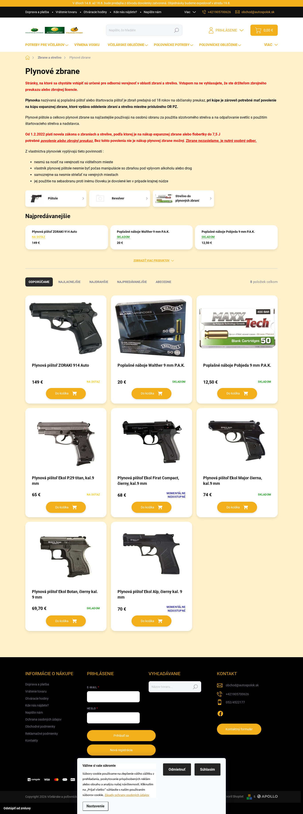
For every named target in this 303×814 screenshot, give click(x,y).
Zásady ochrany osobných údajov (127, 795)
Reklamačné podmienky (41, 733)
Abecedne (163, 282)
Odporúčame (39, 282)
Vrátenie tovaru (66, 12)
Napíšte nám (152, 12)
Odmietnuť (177, 769)
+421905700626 (237, 694)
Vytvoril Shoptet (233, 796)
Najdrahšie (98, 282)
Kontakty (31, 740)
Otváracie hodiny (95, 12)
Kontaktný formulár (239, 729)
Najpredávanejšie (132, 282)
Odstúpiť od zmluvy (17, 808)
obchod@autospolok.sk (242, 685)
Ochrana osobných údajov (43, 719)
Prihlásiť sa (121, 735)
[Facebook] (220, 712)
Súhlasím (207, 769)
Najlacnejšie (69, 282)
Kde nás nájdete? (125, 12)
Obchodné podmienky (40, 726)
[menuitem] (47, 45)
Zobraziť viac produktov (151, 260)
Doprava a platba (37, 12)
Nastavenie (95, 806)
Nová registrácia (121, 750)
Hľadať (176, 30)
